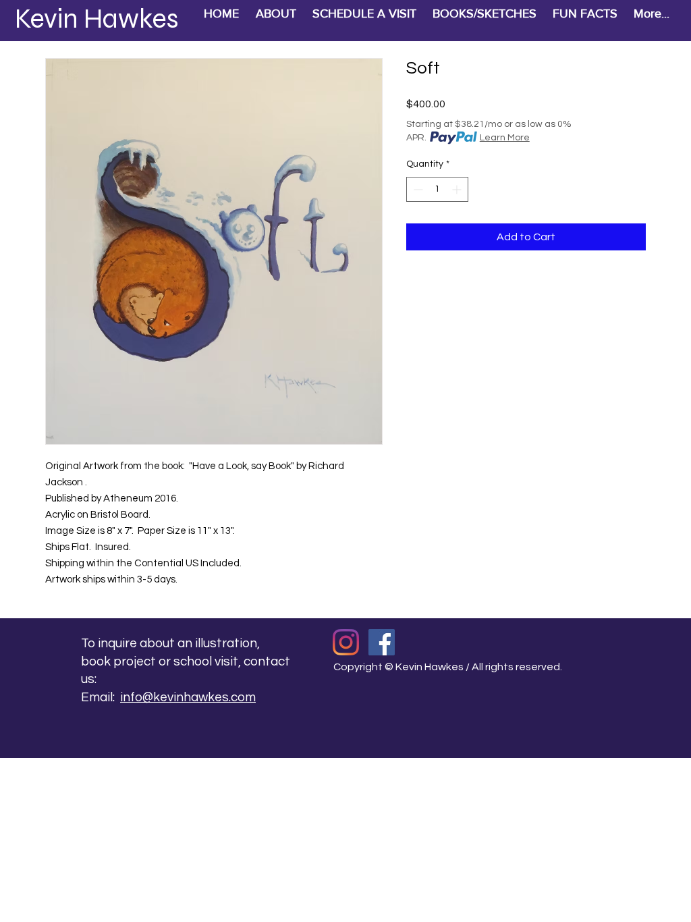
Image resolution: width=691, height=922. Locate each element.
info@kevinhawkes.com (188, 697)
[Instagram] (346, 642)
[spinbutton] (437, 189)
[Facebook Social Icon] (381, 642)
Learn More (505, 137)
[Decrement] (416, 189)
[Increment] (457, 189)
